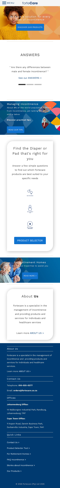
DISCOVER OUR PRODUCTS (30, 27)
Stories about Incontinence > (21, 465)
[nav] (8, 3)
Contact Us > (13, 442)
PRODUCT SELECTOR (30, 240)
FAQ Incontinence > (16, 459)
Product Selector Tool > (18, 448)
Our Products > (14, 471)
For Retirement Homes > (19, 454)
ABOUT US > (37, 333)
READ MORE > (30, 276)
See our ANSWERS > (30, 78)
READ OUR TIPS (15, 130)
